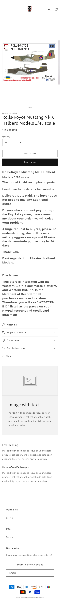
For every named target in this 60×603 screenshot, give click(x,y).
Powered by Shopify (37, 597)
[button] (3, 9)
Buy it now (30, 162)
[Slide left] (23, 107)
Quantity (6, 136)
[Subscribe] (50, 573)
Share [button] (9, 356)
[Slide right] (36, 107)
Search (9, 517)
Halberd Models (26, 597)
